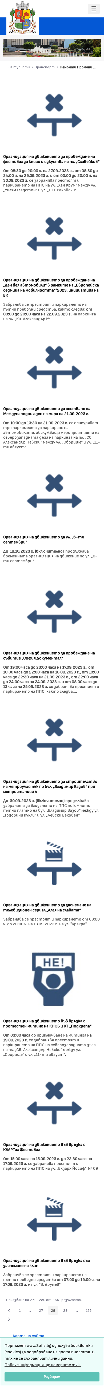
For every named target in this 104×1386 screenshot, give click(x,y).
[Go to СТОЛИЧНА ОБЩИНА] (22, 17)
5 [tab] (82, 50)
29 (66, 1311)
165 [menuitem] (90, 1311)
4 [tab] (77, 50)
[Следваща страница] (9, 1319)
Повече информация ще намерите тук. (43, 1364)
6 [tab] (88, 50)
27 (42, 1311)
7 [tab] (93, 50)
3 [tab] (72, 50)
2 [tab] (66, 50)
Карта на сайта (28, 1335)
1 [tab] (61, 50)
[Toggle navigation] (94, 9)
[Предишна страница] (9, 1310)
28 (54, 1311)
